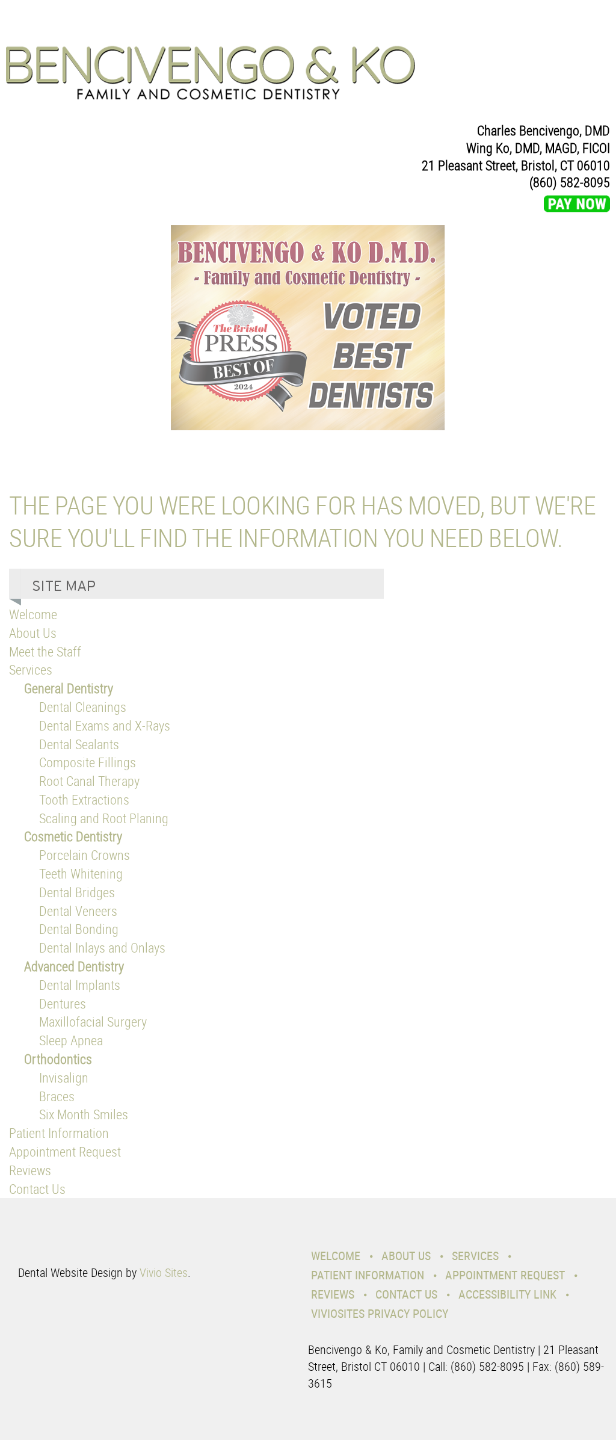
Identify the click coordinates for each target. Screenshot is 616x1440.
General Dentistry (68, 688)
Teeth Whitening (81, 873)
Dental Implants (79, 984)
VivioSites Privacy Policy (379, 1313)
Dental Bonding (79, 929)
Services (30, 669)
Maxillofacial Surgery (93, 1021)
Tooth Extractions (84, 799)
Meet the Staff (45, 651)
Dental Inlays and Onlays (102, 947)
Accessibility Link (507, 1294)
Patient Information (59, 1133)
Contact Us (37, 1188)
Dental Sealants (79, 744)
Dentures (62, 1003)
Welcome (33, 614)
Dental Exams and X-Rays (104, 725)
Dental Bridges (77, 892)
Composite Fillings (87, 762)
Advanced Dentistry (74, 966)
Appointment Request (65, 1151)
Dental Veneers (78, 910)
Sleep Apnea (71, 1040)
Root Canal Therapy (89, 781)
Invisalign (63, 1077)
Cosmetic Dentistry (73, 836)
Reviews (30, 1170)
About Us (33, 632)
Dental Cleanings (82, 706)
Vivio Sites (164, 1272)
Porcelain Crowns (84, 855)
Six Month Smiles (83, 1114)
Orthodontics (58, 1059)
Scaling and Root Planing (103, 818)
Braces (57, 1096)
